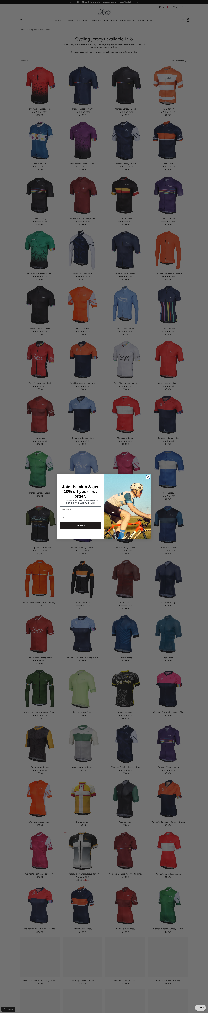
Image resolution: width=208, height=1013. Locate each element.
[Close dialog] (148, 477)
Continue (80, 525)
